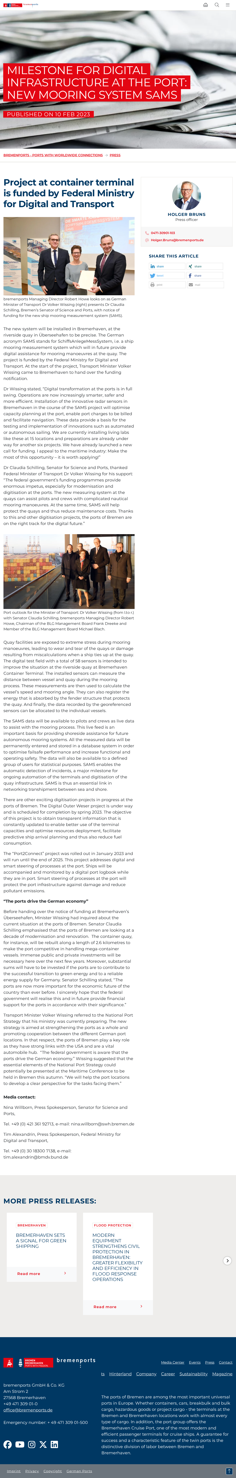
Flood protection (112, 1225)
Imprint (14, 1471)
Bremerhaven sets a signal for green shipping (41, 1240)
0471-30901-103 (163, 233)
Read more (28, 1274)
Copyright (53, 1471)
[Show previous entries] (9, 1261)
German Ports (79, 1471)
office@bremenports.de (28, 1410)
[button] (167, 266)
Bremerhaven (32, 1225)
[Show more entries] (227, 1261)
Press (115, 155)
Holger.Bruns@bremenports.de (177, 240)
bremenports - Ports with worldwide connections (53, 155)
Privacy (32, 1471)
